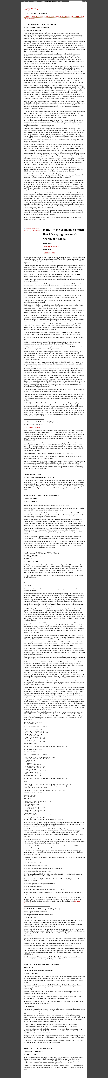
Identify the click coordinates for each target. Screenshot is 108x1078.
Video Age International (51, 247)
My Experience (34, 1)
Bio (28, 1)
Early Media (50, 1)
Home (24, 1)
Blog (61, 1)
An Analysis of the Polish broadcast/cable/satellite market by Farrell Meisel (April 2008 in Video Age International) (54, 17)
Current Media (42, 1)
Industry (56, 1)
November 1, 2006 (49, 252)
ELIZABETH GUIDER (33, 428)
